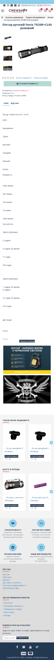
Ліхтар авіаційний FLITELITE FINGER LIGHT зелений (15, 448)
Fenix (12, 93)
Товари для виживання (35, 17)
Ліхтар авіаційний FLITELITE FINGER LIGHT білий (41, 448)
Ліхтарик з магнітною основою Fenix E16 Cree (15, 497)
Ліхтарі (50, 17)
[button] (7, 34)
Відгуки (15, 103)
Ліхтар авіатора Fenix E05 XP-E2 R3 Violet (41, 497)
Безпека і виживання (14, 17)
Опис (6, 103)
